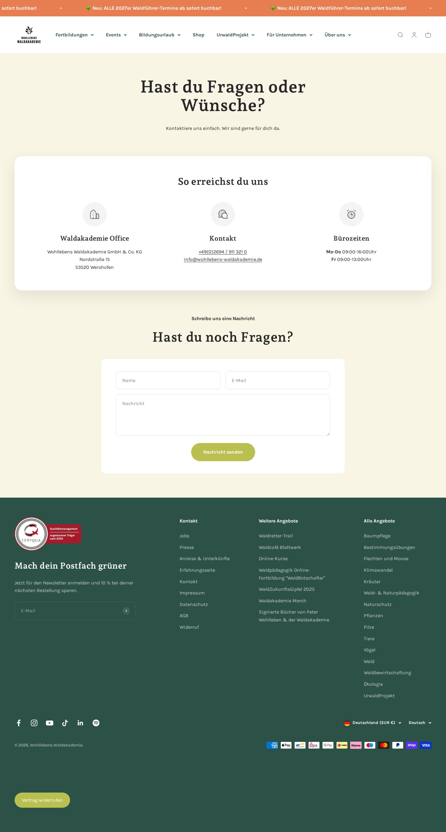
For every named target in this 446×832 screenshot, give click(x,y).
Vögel (369, 650)
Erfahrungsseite (197, 570)
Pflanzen (373, 615)
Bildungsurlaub (156, 34)
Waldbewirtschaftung (387, 672)
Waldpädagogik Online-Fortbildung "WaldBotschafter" (292, 574)
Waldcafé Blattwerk (280, 547)
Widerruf (189, 627)
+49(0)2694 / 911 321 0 (223, 252)
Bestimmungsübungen (389, 547)
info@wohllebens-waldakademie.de (223, 259)
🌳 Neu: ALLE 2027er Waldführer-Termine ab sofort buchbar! (148, 8)
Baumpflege (377, 536)
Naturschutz (378, 604)
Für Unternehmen (286, 34)
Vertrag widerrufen (42, 800)
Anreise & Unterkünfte (205, 558)
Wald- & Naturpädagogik (391, 593)
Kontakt (189, 581)
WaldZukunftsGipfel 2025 (287, 589)
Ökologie (373, 684)
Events (113, 34)
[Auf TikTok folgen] (65, 723)
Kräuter (372, 581)
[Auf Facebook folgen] (19, 723)
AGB (184, 615)
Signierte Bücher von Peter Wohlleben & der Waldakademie (294, 616)
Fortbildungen (72, 34)
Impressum (192, 593)
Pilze (369, 627)
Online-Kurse (273, 558)
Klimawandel (378, 570)
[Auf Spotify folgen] (96, 723)
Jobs (184, 536)
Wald (369, 661)
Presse (187, 547)
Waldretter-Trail (276, 536)
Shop (198, 34)
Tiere (369, 638)
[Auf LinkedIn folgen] (80, 723)
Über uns (335, 34)
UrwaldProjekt (232, 34)
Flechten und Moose (386, 558)
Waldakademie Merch (282, 601)
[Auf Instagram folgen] (34, 723)
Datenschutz (194, 604)
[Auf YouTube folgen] (50, 723)
